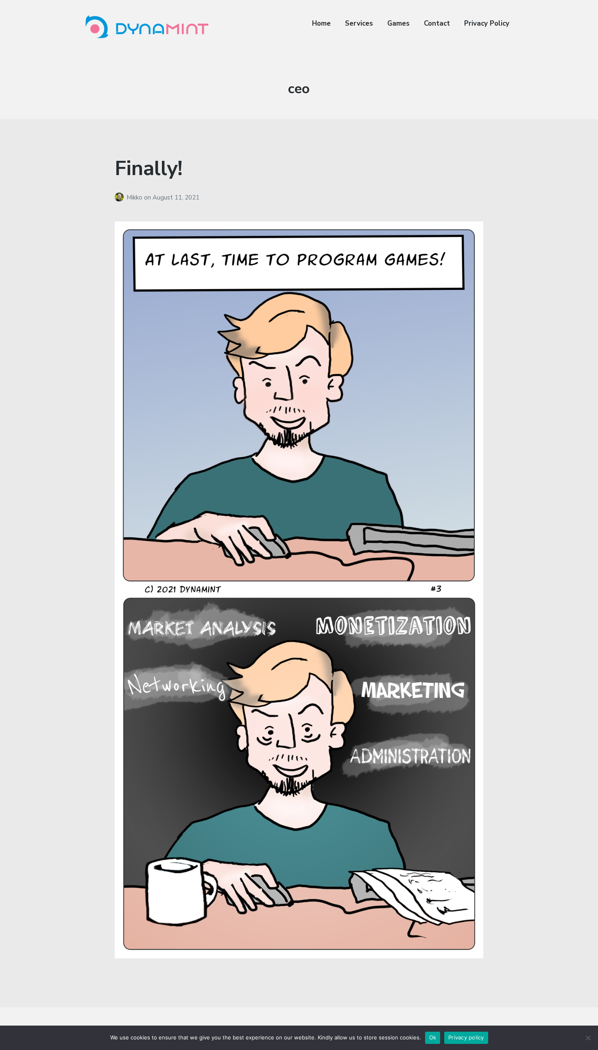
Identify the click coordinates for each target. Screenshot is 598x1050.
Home (321, 23)
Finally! (149, 168)
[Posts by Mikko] (121, 197)
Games (398, 23)
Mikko (135, 197)
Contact (437, 23)
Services (359, 23)
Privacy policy (466, 1037)
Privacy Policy (486, 23)
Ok (432, 1037)
